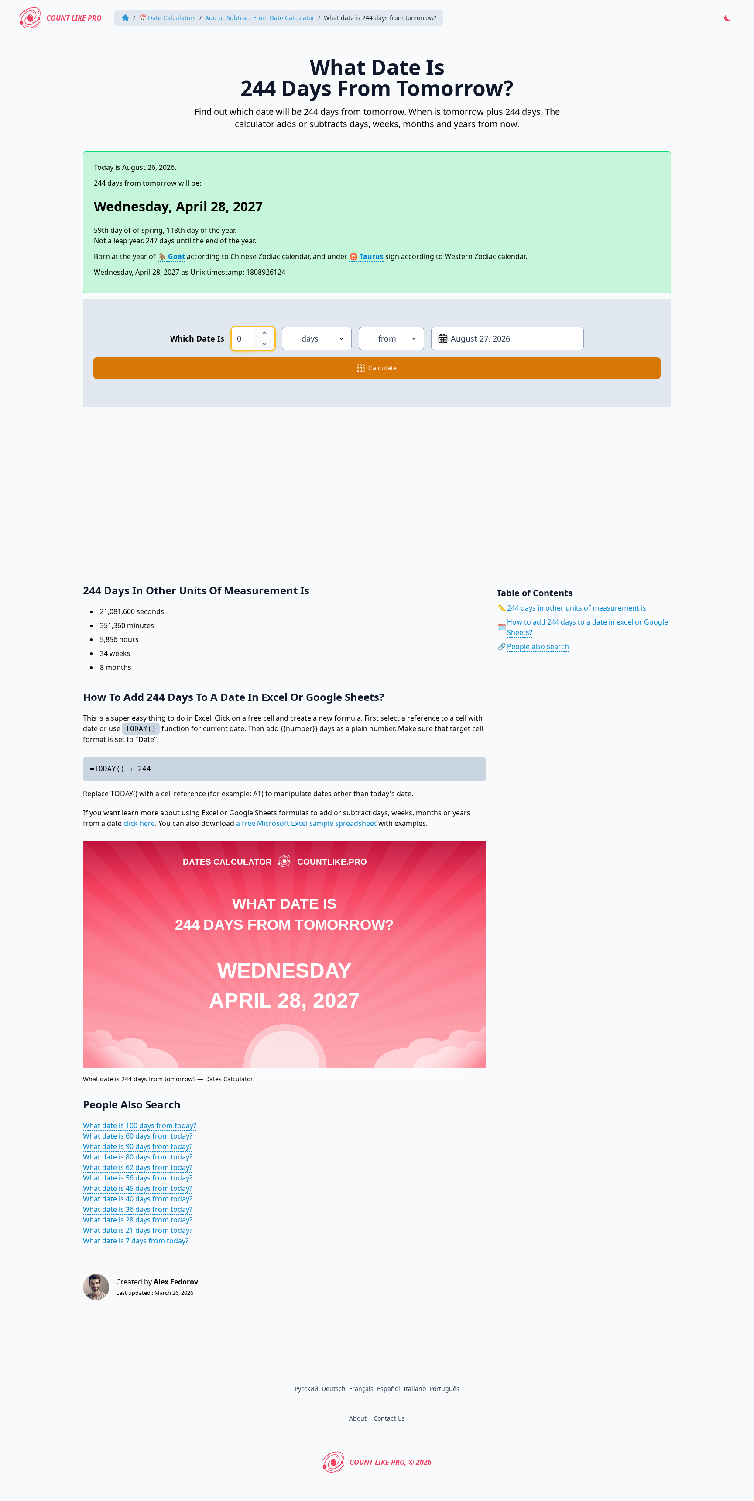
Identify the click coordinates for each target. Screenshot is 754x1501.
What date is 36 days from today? (137, 1209)
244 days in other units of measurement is (576, 608)
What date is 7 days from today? (135, 1241)
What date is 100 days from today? (139, 1125)
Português (444, 1388)
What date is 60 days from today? (137, 1136)
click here (139, 823)
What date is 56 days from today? (137, 1178)
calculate (382, 368)
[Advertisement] (345, 491)
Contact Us (389, 1418)
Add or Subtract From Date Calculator (260, 18)
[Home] (125, 18)
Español (388, 1388)
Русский (306, 1388)
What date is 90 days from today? (137, 1146)
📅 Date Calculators (167, 18)
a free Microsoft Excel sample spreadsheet (306, 823)
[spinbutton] (242, 338)
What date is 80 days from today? (137, 1157)
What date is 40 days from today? (137, 1199)
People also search (538, 646)
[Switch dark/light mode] (728, 18)
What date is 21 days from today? (137, 1230)
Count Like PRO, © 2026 (391, 1462)
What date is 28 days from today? (137, 1220)
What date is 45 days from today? (137, 1188)
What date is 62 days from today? (137, 1167)
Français (361, 1388)
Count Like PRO (74, 18)
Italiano (415, 1388)
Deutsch (334, 1388)
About (358, 1418)
